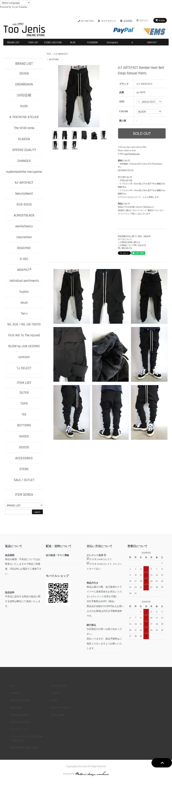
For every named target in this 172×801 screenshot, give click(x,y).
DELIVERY (16, 707)
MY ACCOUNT (59, 685)
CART (54, 700)
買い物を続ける (125, 248)
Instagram (112, 42)
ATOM (61, 714)
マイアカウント (108, 21)
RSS (53, 714)
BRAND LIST (13, 42)
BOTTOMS (54, 59)
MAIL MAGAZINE (19, 714)
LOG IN (55, 693)
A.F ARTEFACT (61, 54)
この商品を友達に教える (129, 242)
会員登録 (127, 21)
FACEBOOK (92, 42)
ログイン (143, 20)
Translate (23, 7)
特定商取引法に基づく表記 (24, 747)
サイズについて (125, 239)
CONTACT (152, 42)
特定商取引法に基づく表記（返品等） (135, 236)
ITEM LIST (33, 42)
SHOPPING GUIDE (20, 700)
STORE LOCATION (53, 42)
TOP (49, 54)
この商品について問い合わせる (132, 245)
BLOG (72, 42)
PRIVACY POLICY (60, 707)
